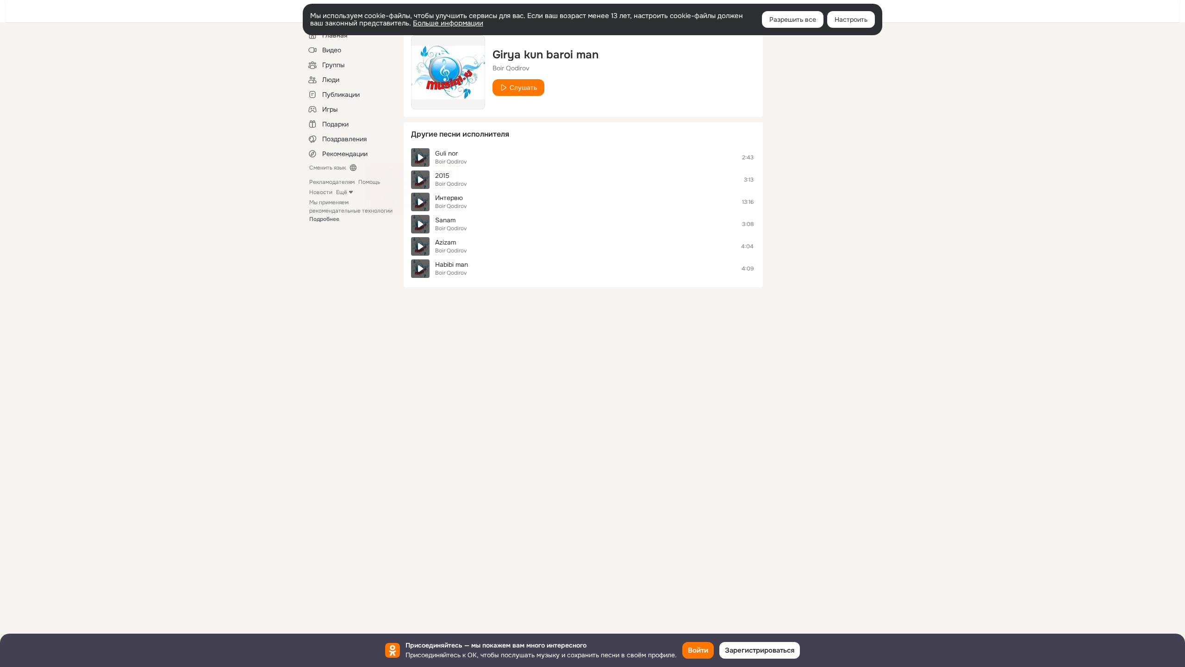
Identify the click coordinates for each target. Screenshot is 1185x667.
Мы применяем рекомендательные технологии (351, 211)
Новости (320, 192)
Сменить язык (327, 167)
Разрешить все (792, 19)
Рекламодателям (332, 182)
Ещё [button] (341, 192)
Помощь (369, 182)
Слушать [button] (523, 87)
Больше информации (448, 23)
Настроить (851, 19)
